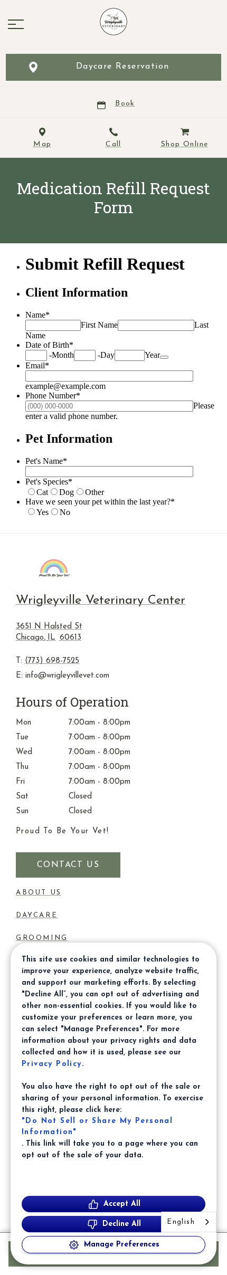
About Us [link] (39, 892)
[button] (16, 24)
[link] (113, 21)
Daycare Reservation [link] (122, 66)
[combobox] (188, 1222)
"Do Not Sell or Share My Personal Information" (97, 1126)
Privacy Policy (52, 1064)
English (181, 1222)
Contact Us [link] (68, 865)
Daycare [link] (37, 915)
